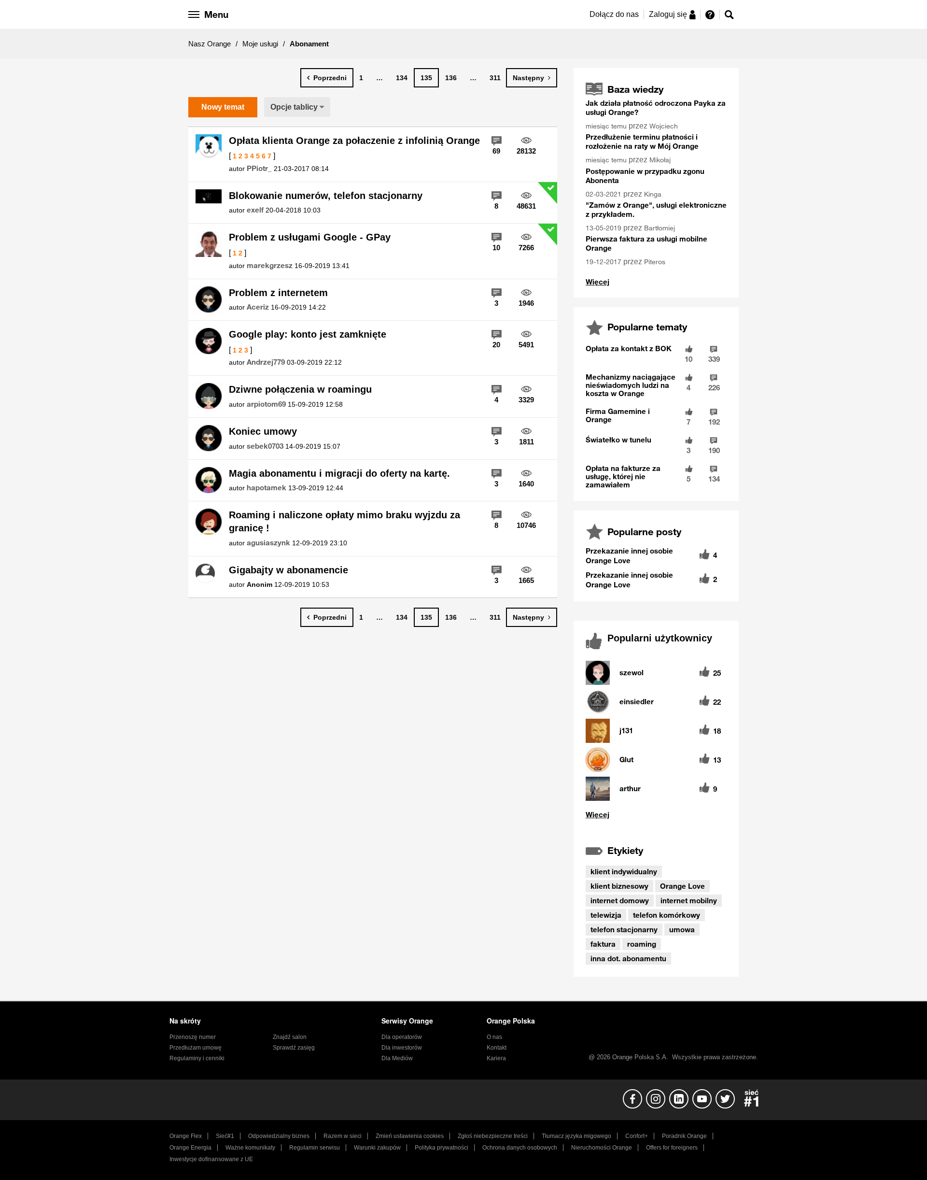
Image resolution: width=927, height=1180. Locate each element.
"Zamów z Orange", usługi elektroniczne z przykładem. (656, 209)
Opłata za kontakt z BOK (629, 348)
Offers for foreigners (672, 1147)
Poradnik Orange (684, 1136)
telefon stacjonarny (624, 929)
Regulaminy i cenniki (197, 1058)
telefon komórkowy (666, 914)
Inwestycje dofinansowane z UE (211, 1159)
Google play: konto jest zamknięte (307, 334)
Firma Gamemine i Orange (618, 415)
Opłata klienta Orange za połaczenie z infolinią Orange (354, 140)
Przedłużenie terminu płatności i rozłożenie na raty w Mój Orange (642, 141)
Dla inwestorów (401, 1047)
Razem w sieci (342, 1136)
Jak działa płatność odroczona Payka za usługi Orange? (656, 107)
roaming (641, 943)
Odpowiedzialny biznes (278, 1136)
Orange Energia (190, 1147)
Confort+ (636, 1136)
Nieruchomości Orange (601, 1147)
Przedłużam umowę (195, 1047)
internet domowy (619, 900)
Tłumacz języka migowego (576, 1136)
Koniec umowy (263, 431)
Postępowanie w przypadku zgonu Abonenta (645, 176)
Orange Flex (185, 1136)
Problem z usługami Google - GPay (310, 237)
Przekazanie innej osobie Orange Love (629, 555)
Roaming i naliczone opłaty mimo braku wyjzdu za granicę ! (344, 521)
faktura (603, 943)
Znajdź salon (290, 1037)
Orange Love (682, 885)
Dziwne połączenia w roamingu (300, 389)
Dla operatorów (401, 1037)
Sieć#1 (225, 1136)
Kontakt (496, 1047)
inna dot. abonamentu (628, 958)
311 (495, 78)
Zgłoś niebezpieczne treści (493, 1136)
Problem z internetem (278, 292)
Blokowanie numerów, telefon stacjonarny (325, 195)
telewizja (605, 914)
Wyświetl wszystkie (656, 814)
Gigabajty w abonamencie (288, 570)
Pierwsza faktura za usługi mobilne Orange (646, 243)
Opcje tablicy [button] (294, 107)
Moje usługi (260, 44)
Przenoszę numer (192, 1037)
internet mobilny (688, 900)
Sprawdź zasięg (294, 1047)
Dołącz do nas (614, 14)
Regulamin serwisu (314, 1147)
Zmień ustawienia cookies (410, 1136)
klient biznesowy (619, 885)
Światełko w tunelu (618, 439)
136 (451, 78)
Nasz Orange (209, 44)
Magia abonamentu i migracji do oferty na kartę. (339, 473)
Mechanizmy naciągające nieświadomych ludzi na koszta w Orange (630, 385)
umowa (682, 929)
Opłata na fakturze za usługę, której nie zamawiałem (623, 476)
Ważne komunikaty (250, 1147)
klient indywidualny (623, 871)
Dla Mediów (397, 1058)
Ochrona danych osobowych (519, 1147)
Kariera (496, 1058)
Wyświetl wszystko (597, 281)
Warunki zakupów (377, 1147)
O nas (494, 1037)
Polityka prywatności (441, 1147)
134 (401, 78)
